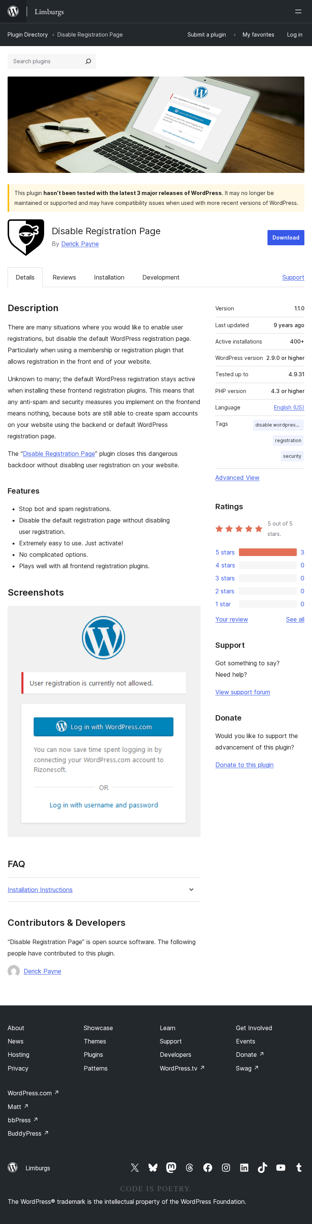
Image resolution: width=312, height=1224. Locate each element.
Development (161, 277)
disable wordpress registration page (279, 425)
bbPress (23, 1120)
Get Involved (254, 1028)
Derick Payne (80, 244)
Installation (109, 277)
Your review (231, 619)
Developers (175, 1054)
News (16, 1041)
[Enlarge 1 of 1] (190, 616)
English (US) (289, 407)
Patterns (96, 1068)
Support (293, 277)
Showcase (98, 1028)
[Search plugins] (88, 61)
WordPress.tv (182, 1068)
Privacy (18, 1068)
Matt (18, 1107)
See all (295, 619)
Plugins (93, 1054)
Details (25, 277)
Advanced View (237, 477)
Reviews (64, 277)
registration (288, 440)
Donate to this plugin (244, 765)
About (16, 1028)
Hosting (18, 1054)
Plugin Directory (28, 34)
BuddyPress (28, 1133)
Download (285, 237)
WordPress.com (33, 1093)
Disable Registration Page (59, 453)
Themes (95, 1041)
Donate (250, 1054)
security (292, 456)
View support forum (242, 692)
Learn (167, 1028)
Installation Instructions (40, 889)
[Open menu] (300, 11)
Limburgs (37, 1168)
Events (245, 1041)
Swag (247, 1068)
